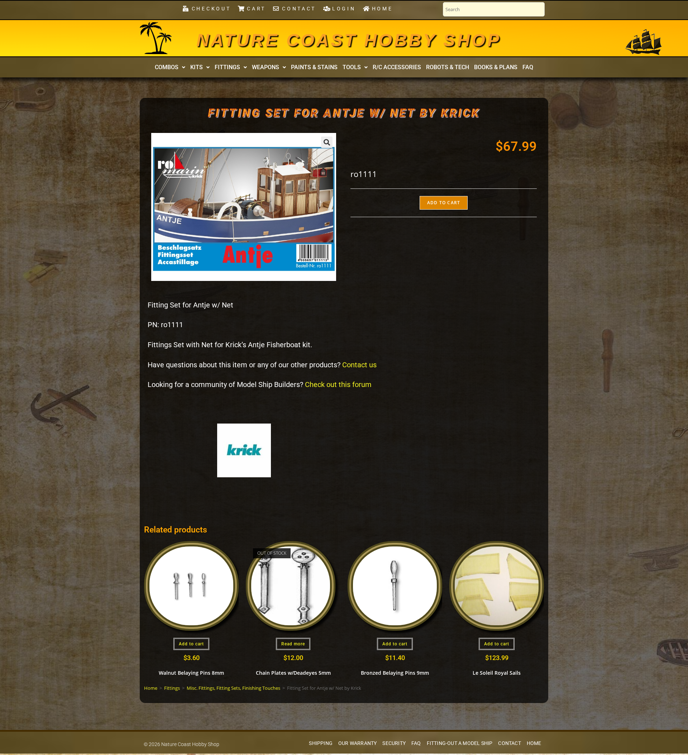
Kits (196, 67)
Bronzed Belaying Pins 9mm (395, 672)
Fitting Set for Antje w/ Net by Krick (344, 113)
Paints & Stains (314, 67)
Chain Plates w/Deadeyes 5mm (293, 672)
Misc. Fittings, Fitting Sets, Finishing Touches (233, 688)
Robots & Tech (447, 67)
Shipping (321, 743)
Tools (352, 67)
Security (394, 743)
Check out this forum (338, 385)
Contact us (359, 365)
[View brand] (244, 450)
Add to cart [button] (191, 643)
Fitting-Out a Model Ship (460, 743)
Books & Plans (495, 67)
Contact (509, 743)
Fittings (227, 67)
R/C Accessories (397, 67)
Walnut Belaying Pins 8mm (191, 672)
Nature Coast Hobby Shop (348, 40)
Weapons (265, 67)
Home (150, 688)
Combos (166, 67)
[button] (170, 67)
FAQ (527, 67)
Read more (293, 643)
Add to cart (443, 203)
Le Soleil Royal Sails (497, 672)
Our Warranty (357, 743)
